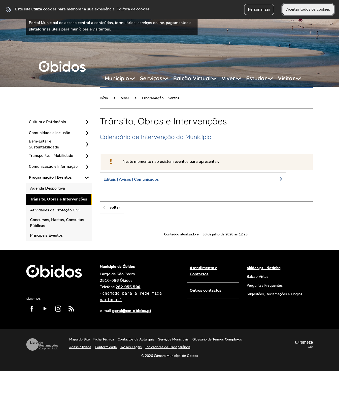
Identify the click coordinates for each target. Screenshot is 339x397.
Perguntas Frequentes (265, 285)
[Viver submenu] (240, 78)
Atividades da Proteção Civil (55, 210)
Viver (228, 78)
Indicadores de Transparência (167, 347)
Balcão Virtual (192, 78)
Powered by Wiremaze (304, 344)
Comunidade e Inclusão (49, 133)
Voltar (115, 207)
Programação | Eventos (50, 177)
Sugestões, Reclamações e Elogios (274, 294)
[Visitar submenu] (300, 78)
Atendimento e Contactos (203, 271)
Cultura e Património (47, 122)
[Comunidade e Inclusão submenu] (86, 132)
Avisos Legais (131, 347)
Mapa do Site (79, 339)
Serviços (151, 78)
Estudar (256, 78)
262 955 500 (131, 293)
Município (117, 78)
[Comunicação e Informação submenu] (86, 166)
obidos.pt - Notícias (263, 267)
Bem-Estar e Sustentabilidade (44, 144)
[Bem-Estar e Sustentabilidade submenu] (86, 144)
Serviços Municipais (173, 339)
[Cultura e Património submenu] (86, 121)
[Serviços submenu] (167, 78)
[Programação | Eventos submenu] (86, 177)
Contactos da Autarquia (136, 339)
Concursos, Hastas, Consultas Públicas (57, 222)
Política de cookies (133, 9)
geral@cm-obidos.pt (131, 310)
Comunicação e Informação (53, 166)
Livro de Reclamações (42, 344)
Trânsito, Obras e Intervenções (58, 199)
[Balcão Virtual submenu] (216, 78)
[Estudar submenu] (272, 78)
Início (104, 98)
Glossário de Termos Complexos (217, 339)
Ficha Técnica (103, 339)
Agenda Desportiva (47, 188)
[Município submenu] (134, 78)
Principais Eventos (46, 235)
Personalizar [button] (259, 9)
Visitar (286, 78)
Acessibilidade (80, 347)
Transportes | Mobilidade (51, 155)
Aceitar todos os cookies (308, 9)
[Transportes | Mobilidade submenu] (86, 155)
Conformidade (106, 347)
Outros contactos (205, 290)
